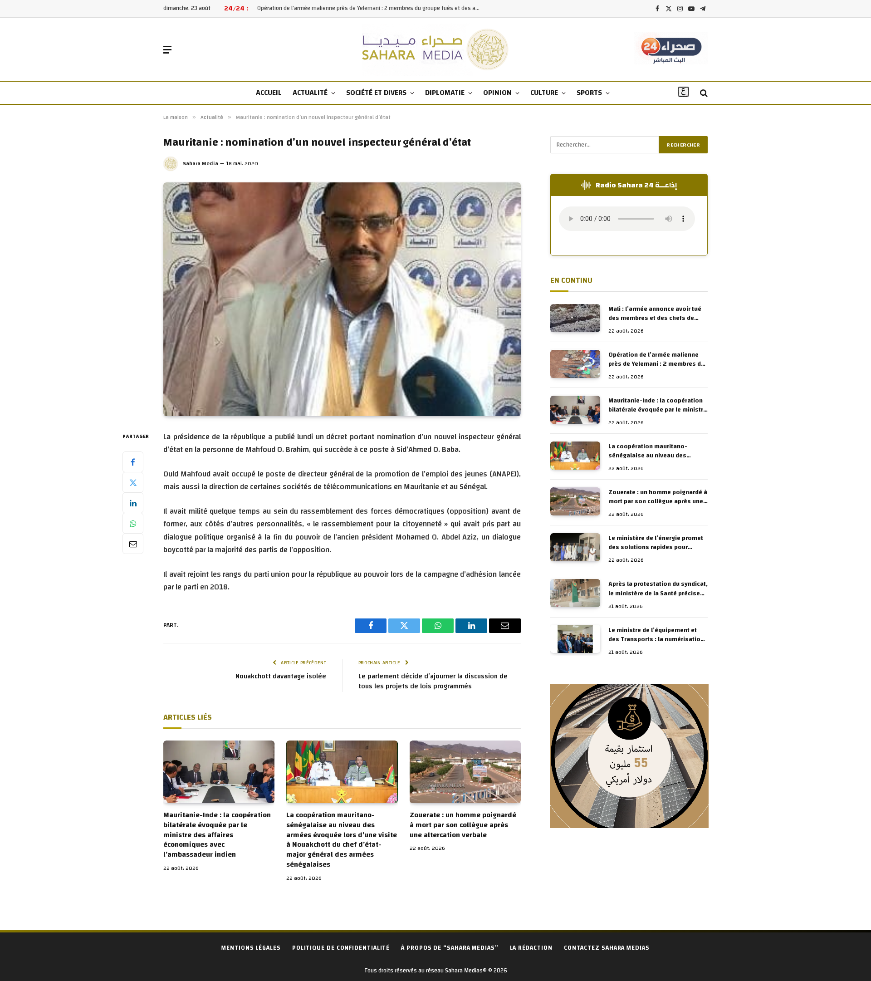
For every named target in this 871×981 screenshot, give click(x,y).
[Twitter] (132, 482)
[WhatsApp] (132, 523)
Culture (544, 92)
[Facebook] (132, 462)
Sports (589, 92)
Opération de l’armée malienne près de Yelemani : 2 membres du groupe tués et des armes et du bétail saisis (370, 8)
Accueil (269, 92)
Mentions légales (251, 947)
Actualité (310, 92)
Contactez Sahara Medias (607, 947)
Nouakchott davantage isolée (280, 676)
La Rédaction (531, 947)
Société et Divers (376, 92)
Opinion (497, 92)
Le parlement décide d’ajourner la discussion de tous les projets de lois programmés (433, 681)
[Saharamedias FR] (435, 49)
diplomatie (445, 92)
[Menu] (167, 49)
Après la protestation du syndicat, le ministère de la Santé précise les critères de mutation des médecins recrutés (658, 589)
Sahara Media (200, 163)
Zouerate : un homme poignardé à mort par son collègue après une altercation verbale (463, 825)
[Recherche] (703, 93)
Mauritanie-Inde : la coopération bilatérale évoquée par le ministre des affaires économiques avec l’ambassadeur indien (217, 835)
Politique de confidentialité (341, 947)
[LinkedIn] (132, 503)
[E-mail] (132, 544)
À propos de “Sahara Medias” (450, 947)
